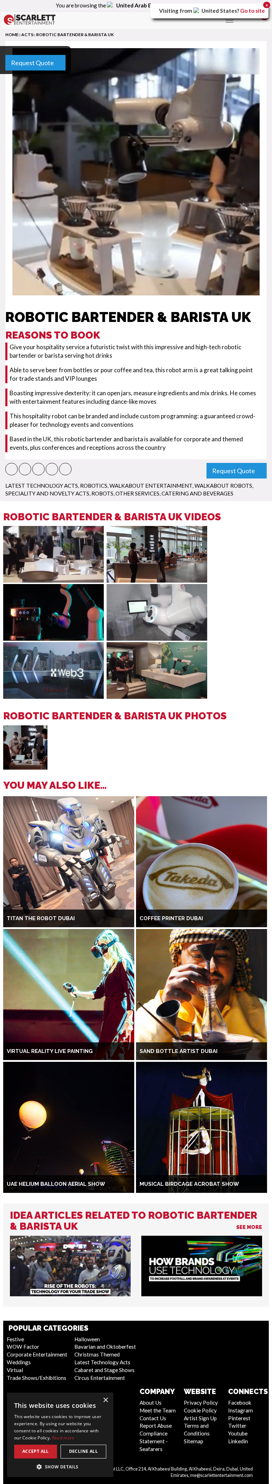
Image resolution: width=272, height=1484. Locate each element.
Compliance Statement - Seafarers (154, 1441)
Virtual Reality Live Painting (50, 1051)
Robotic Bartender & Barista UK (75, 34)
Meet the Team (158, 1410)
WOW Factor (23, 1346)
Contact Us (153, 1418)
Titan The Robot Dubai (41, 918)
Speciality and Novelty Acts (47, 493)
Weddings (19, 1362)
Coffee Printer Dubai (171, 918)
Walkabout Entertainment (150, 485)
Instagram (240, 1410)
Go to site (252, 10)
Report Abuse (156, 1425)
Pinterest (239, 1418)
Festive (15, 1339)
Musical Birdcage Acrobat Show (189, 1184)
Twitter (237, 1425)
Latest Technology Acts (41, 485)
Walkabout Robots (223, 485)
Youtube (238, 1433)
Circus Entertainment (99, 1378)
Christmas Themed (97, 1354)
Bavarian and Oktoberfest (105, 1346)
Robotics (93, 485)
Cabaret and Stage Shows (104, 1370)
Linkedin (238, 1441)
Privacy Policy (201, 1402)
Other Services (137, 493)
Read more (63, 1438)
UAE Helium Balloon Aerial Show (56, 1184)
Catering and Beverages (197, 493)
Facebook (239, 1402)
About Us (151, 1402)
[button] (11, 469)
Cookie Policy (200, 1410)
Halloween (87, 1339)
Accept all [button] (35, 1451)
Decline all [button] (83, 1451)
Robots (102, 493)
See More (249, 1227)
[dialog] (60, 1435)
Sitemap (193, 1441)
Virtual (15, 1370)
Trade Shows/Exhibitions (36, 1378)
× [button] (105, 1400)
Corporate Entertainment (37, 1354)
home (11, 34)
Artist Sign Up (200, 1418)
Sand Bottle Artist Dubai (178, 1051)
